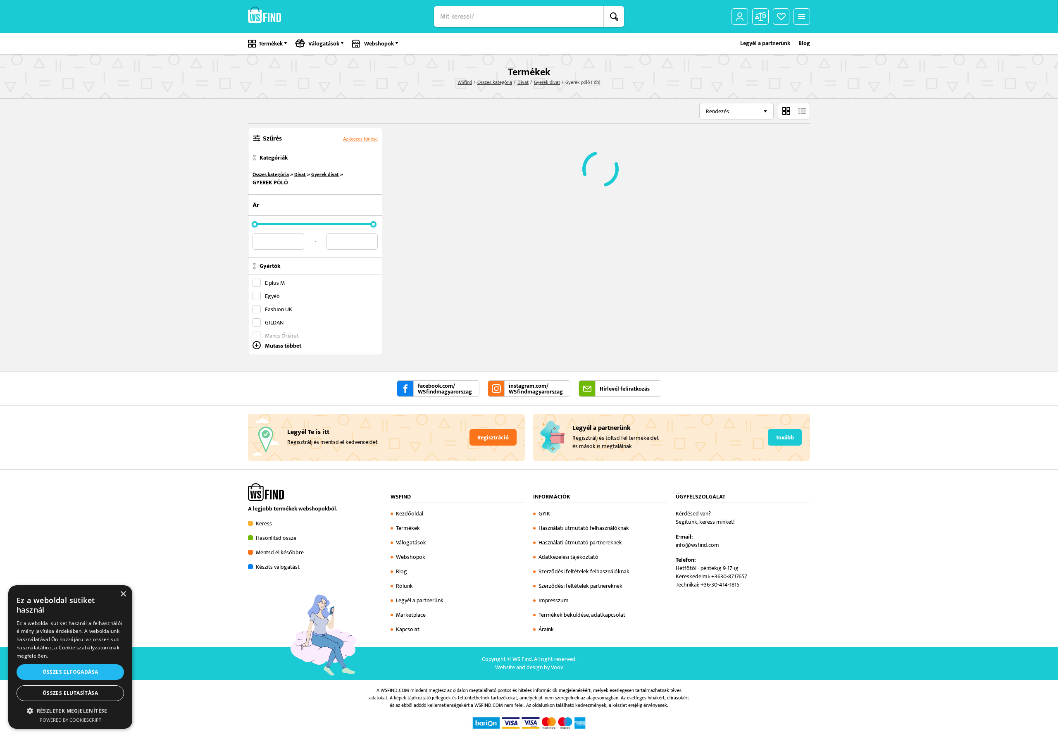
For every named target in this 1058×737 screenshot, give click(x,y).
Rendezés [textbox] (717, 111)
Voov (557, 667)
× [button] (123, 594)
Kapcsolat (407, 629)
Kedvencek (781, 16)
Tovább (785, 438)
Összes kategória (494, 82)
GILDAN (274, 322)
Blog (804, 43)
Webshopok (379, 44)
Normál (786, 111)
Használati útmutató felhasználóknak (584, 528)
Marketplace (411, 615)
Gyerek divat (547, 82)
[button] (70, 710)
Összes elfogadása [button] (70, 671)
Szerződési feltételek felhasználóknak (584, 571)
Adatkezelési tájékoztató (568, 557)
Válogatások (323, 44)
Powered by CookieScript (70, 720)
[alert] (70, 657)
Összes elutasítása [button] (70, 692)
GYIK (544, 513)
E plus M (275, 283)
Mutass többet (283, 345)
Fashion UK (278, 309)
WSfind (465, 82)
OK (613, 16)
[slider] (255, 224)
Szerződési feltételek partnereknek (580, 586)
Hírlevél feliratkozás (625, 389)
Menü (802, 16)
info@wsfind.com (697, 545)
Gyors (802, 111)
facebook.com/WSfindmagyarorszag (445, 389)
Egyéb (272, 296)
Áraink (546, 629)
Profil (740, 16)
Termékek (271, 44)
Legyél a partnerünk (765, 43)
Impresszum (554, 600)
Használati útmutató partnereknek (580, 542)
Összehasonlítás (760, 16)
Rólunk (404, 586)
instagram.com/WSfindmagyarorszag (536, 389)
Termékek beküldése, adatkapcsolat (582, 615)
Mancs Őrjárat (282, 336)
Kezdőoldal (409, 513)
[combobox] (736, 111)
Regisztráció (493, 438)
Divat (523, 82)
